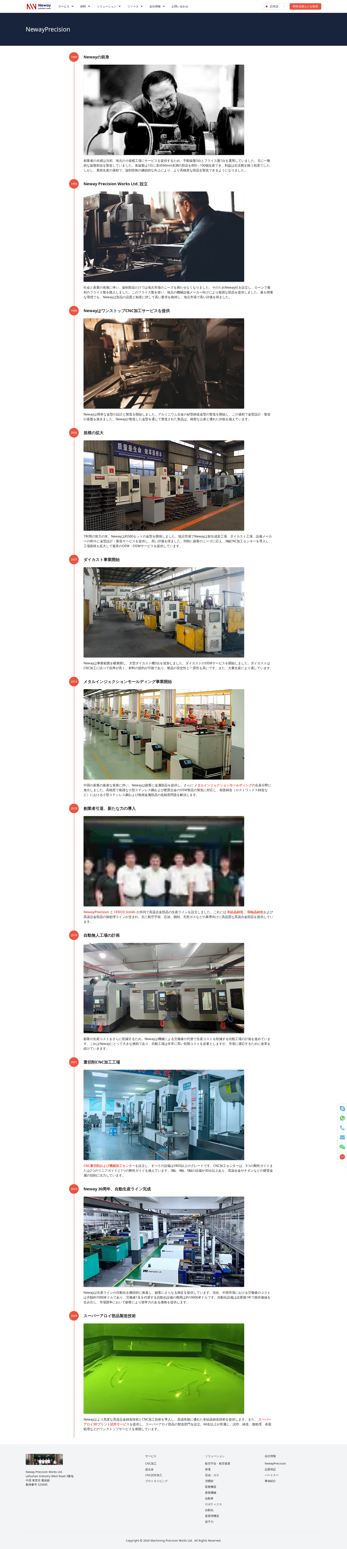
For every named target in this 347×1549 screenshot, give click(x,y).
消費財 (209, 1481)
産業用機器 (212, 1516)
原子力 (209, 1522)
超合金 (149, 1469)
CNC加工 (151, 1463)
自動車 (209, 1498)
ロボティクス (213, 1504)
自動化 (209, 1510)
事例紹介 (270, 1481)
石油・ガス (212, 1475)
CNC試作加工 (153, 1475)
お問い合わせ (179, 6)
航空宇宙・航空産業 (217, 1463)
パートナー (272, 1475)
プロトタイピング (156, 1481)
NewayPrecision (275, 1463)
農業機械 (210, 1492)
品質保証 (270, 1469)
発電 (208, 1469)
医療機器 (210, 1487)
